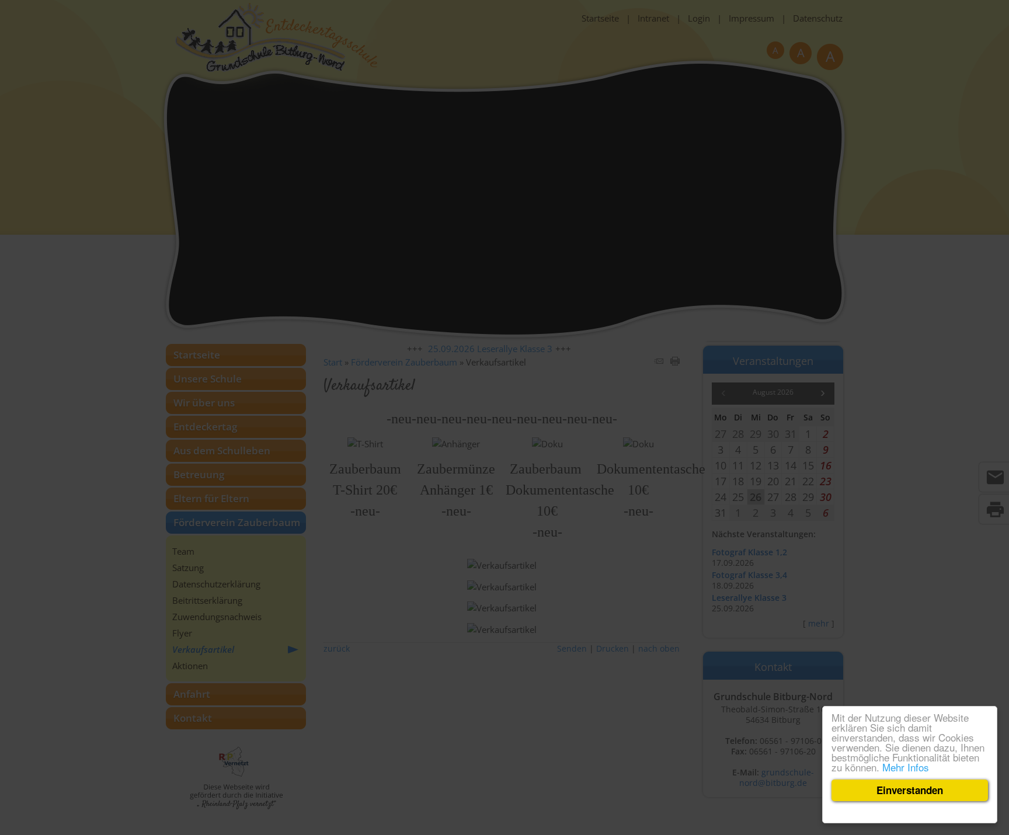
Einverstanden (909, 790)
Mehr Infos (905, 767)
